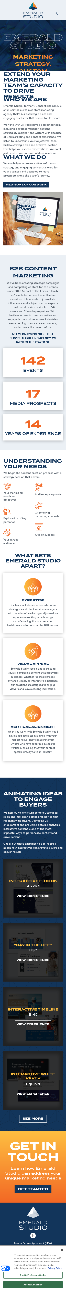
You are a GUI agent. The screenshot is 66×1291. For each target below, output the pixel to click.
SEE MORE (33, 1118)
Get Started (33, 1189)
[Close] (62, 1250)
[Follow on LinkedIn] (33, 1235)
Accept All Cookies (33, 1284)
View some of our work (26, 184)
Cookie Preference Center (33, 1275)
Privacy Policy (55, 1268)
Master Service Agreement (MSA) (33, 1243)
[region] (33, 1268)
